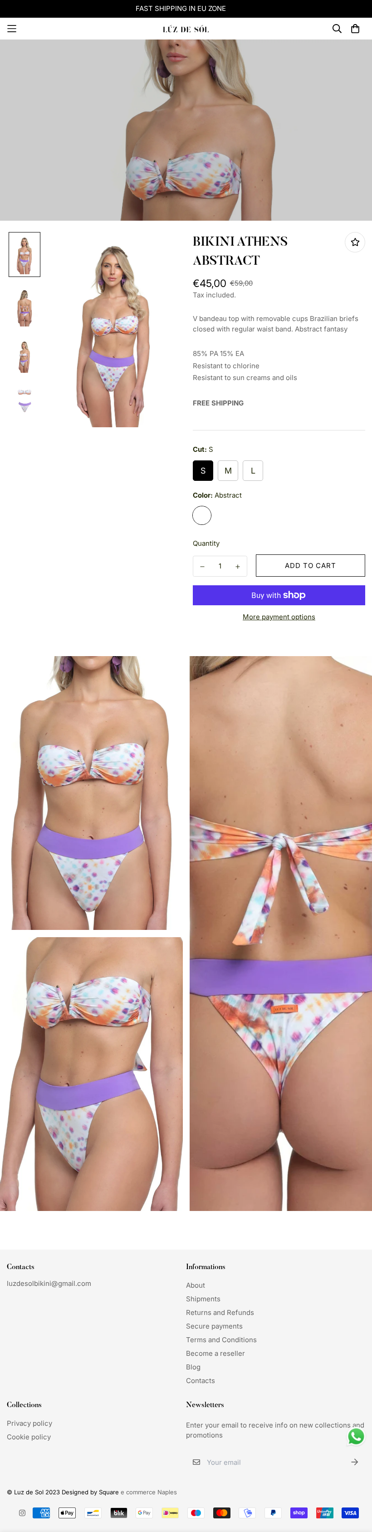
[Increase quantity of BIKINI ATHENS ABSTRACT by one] (238, 566)
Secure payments (214, 1326)
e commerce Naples (149, 1492)
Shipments (203, 1299)
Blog (193, 1367)
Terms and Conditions (221, 1339)
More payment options (279, 617)
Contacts (200, 1380)
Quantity (206, 543)
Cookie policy (29, 1437)
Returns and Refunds (220, 1312)
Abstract (202, 515)
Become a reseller (215, 1353)
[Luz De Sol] (186, 28)
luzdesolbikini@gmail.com (49, 1283)
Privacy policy (29, 1423)
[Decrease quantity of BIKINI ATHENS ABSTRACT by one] (202, 566)
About (195, 1285)
